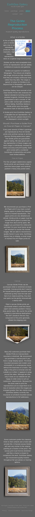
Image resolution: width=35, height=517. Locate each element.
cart (21, 14)
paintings (14, 11)
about (28, 11)
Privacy (4, 511)
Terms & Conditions (14, 511)
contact (15, 14)
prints (21, 11)
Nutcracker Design (27, 511)
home (7, 11)
